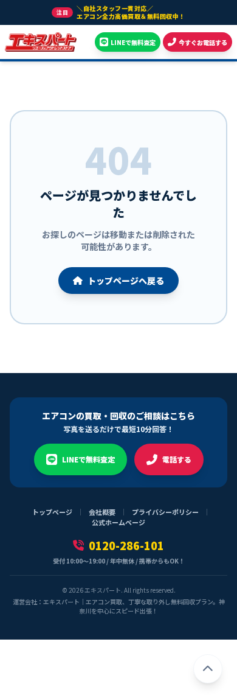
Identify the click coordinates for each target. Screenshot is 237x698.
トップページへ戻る (126, 280)
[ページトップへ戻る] (207, 668)
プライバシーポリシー (165, 512)
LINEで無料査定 (88, 459)
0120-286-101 (126, 545)
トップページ (52, 512)
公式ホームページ (118, 522)
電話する (176, 459)
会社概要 (102, 512)
